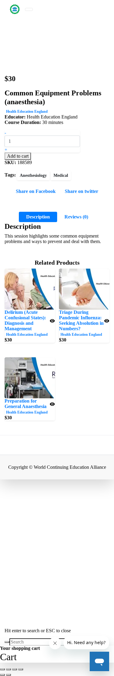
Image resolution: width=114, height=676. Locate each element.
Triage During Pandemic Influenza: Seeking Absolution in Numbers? (81, 320)
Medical (61, 175)
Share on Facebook (36, 191)
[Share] (14, 669)
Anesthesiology (33, 175)
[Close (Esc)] (20, 669)
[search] (7, 642)
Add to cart (18, 156)
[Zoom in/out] (2, 669)
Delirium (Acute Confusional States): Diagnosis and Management (25, 320)
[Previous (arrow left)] (2, 675)
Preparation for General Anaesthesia (26, 403)
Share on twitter (81, 191)
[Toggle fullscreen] (8, 669)
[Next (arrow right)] (8, 675)
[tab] (38, 217)
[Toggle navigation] (29, 9)
